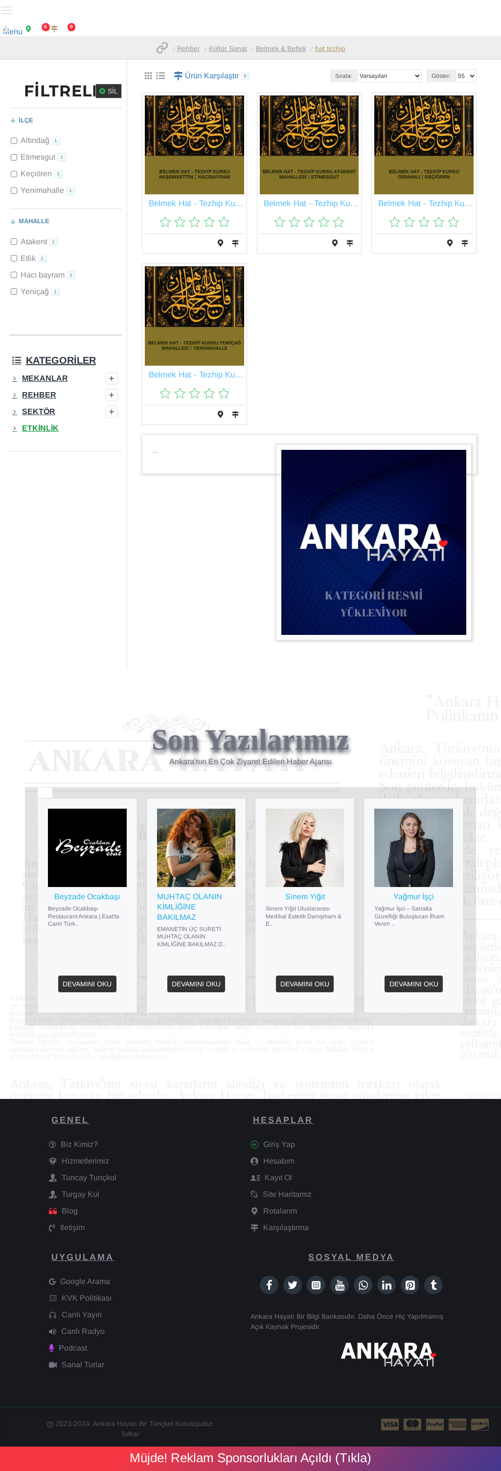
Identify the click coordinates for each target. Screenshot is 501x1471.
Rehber (188, 48)
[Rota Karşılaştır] (235, 243)
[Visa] (390, 1424)
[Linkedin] (386, 1285)
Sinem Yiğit (305, 896)
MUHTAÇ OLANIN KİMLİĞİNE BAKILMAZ (189, 906)
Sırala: (343, 75)
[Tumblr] (433, 1285)
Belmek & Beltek (281, 48)
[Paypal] (435, 1424)
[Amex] (457, 1424)
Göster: (441, 75)
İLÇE (26, 120)
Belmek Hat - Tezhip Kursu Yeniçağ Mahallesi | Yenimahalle (196, 374)
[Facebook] (269, 1285)
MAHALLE (34, 221)
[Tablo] (148, 76)
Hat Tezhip (330, 48)
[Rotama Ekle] (220, 243)
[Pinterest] (410, 1285)
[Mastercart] (412, 1424)
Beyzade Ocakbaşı (87, 896)
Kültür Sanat (228, 48)
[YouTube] (339, 1285)
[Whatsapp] (363, 1285)
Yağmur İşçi (413, 896)
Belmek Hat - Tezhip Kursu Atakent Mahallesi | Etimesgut (311, 203)
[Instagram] (316, 1285)
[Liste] (160, 76)
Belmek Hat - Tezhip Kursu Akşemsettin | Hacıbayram (196, 203)
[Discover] (480, 1424)
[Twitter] (292, 1285)
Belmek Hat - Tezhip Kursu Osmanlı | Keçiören (426, 203)
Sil (113, 91)
